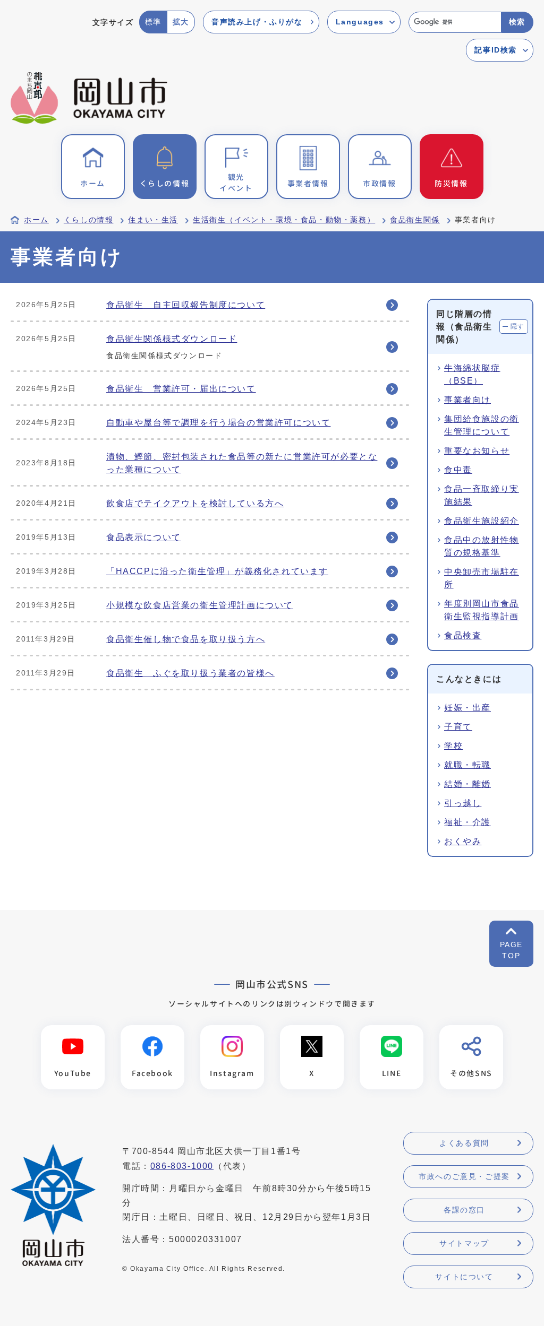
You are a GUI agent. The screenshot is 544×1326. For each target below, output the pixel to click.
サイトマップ (464, 1243)
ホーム (36, 220)
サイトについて (464, 1276)
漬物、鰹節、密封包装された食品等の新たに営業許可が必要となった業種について (241, 463)
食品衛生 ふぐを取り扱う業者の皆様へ (190, 673)
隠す (518, 326)
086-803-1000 (182, 1166)
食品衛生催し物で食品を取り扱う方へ (185, 639)
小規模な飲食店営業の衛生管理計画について (199, 605)
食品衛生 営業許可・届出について (181, 388)
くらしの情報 (89, 220)
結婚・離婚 (467, 783)
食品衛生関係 (415, 220)
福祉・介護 (467, 822)
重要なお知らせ (476, 450)
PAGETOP (511, 950)
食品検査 (462, 635)
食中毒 (458, 469)
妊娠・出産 (467, 707)
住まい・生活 (153, 220)
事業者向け (467, 399)
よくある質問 (464, 1143)
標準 (153, 22)
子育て (458, 726)
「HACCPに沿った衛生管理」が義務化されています (217, 571)
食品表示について (143, 537)
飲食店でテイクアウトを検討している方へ (195, 503)
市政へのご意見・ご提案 (464, 1176)
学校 (453, 745)
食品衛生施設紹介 (481, 520)
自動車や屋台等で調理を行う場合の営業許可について (218, 422)
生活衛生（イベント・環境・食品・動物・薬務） (284, 220)
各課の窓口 (464, 1210)
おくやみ (462, 841)
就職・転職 (467, 764)
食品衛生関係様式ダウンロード (171, 338)
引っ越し (462, 803)
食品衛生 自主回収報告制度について (185, 304)
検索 (517, 22)
